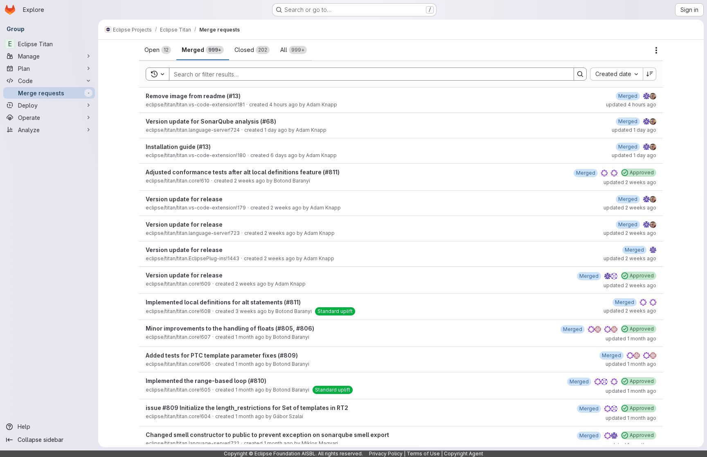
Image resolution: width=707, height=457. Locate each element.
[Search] (580, 74)
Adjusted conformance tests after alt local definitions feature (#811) (243, 172)
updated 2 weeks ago (629, 182)
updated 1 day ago (634, 130)
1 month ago (249, 337)
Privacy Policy (386, 453)
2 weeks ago (249, 181)
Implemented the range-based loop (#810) (206, 380)
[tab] (157, 50)
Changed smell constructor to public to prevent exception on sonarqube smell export (267, 434)
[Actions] (656, 50)
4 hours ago (283, 104)
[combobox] (616, 74)
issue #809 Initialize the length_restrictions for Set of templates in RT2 (247, 407)
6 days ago (283, 155)
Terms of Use (423, 453)
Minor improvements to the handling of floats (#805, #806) (230, 328)
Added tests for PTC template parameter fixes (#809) (222, 355)
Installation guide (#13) (178, 146)
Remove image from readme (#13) (193, 95)
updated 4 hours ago (631, 104)
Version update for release (184, 199)
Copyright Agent (463, 453)
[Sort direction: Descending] (649, 74)
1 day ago (275, 130)
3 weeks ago (251, 311)
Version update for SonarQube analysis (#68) (211, 121)
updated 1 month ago (631, 338)
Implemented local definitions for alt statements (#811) (223, 302)
